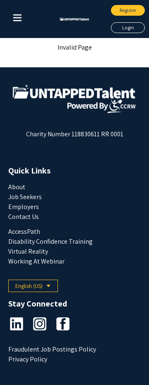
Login (128, 27)
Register (128, 10)
